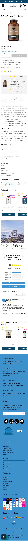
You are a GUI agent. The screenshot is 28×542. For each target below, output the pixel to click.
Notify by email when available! (9, 51)
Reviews (5, 479)
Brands (5, 489)
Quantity (3, 53)
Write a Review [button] (14, 283)
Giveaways (5, 483)
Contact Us (6, 446)
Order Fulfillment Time (8, 452)
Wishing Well (6, 485)
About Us (5, 477)
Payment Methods (7, 448)
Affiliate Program (7, 481)
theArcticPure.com (19, 535)
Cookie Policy (6, 463)
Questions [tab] (14, 291)
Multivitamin (14, 183)
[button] (20, 5)
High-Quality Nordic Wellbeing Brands (13, 1)
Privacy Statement (7, 467)
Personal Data (6, 465)
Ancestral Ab (4, 170)
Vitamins (20, 185)
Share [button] (5, 313)
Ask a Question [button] (14, 286)
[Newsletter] (23, 413)
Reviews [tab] (5, 291)
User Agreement (7, 469)
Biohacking (4, 183)
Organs (20, 183)
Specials (8, 185)
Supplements (14, 185)
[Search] (25, 9)
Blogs (4, 487)
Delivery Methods (7, 450)
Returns (5, 454)
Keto (9, 183)
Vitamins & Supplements (7, 187)
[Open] (3, 536)
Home (2, 13)
